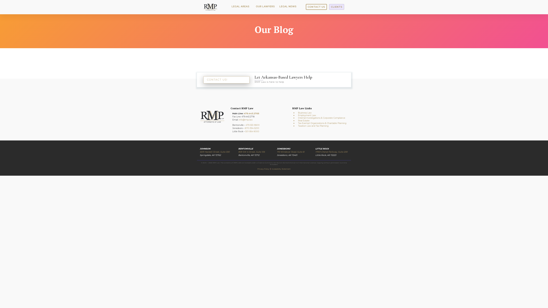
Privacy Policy (263, 169)
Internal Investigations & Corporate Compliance (321, 118)
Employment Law (307, 115)
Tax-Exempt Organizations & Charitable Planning (322, 123)
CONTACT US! (217, 79)
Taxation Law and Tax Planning (313, 126)
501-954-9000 (252, 131)
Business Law (305, 113)
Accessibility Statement (281, 169)
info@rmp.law (246, 119)
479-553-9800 (253, 125)
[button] (240, 6)
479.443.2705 (251, 113)
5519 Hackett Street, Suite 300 (215, 152)
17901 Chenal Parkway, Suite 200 (331, 152)
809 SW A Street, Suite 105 (251, 152)
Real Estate (304, 120)
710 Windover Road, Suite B (290, 152)
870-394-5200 (252, 128)
